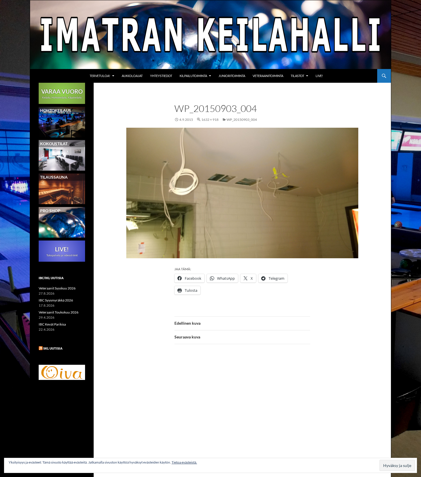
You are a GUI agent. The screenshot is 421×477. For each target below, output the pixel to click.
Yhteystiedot (161, 76)
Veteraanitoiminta (268, 76)
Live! (319, 76)
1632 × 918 (210, 119)
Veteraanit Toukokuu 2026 (58, 312)
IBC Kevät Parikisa (52, 324)
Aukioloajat (132, 76)
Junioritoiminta (232, 76)
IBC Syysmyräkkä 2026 (56, 300)
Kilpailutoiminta (193, 76)
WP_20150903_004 (242, 119)
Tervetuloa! (100, 76)
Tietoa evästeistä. (184, 462)
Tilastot (297, 76)
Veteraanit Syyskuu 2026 (57, 288)
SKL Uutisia (52, 348)
